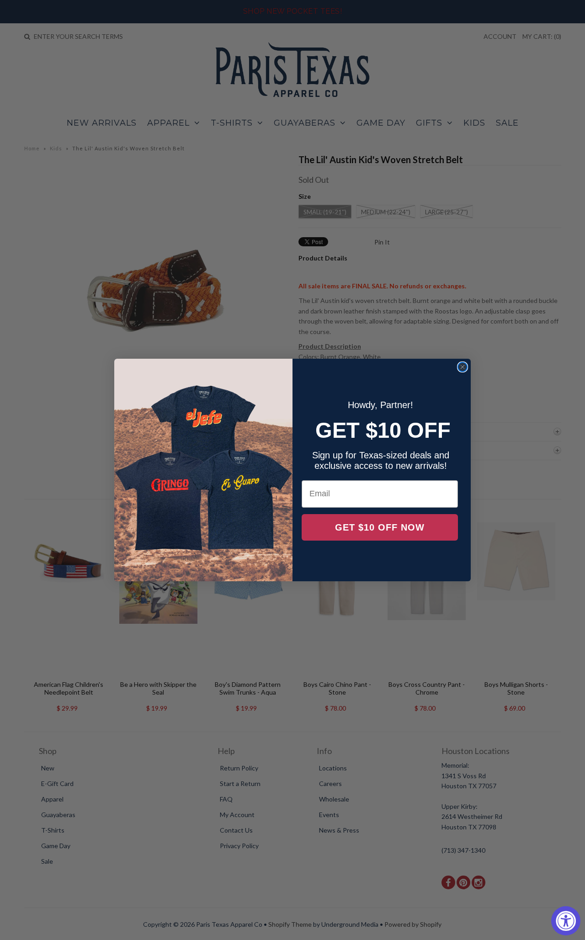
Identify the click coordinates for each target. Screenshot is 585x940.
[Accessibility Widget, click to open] (565, 920)
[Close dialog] (462, 367)
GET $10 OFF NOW (380, 527)
